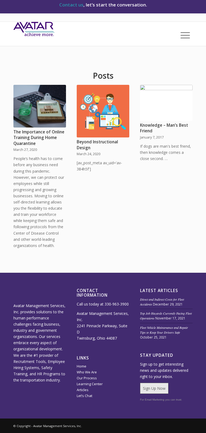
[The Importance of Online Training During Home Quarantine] (39, 106)
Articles (83, 389)
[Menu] (182, 35)
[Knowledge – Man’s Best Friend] (166, 103)
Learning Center (90, 383)
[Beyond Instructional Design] (103, 111)
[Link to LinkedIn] (164, 425)
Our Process (87, 378)
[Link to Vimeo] (156, 425)
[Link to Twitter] (172, 425)
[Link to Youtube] (180, 425)
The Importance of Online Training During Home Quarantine (38, 137)
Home (81, 366)
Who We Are (87, 372)
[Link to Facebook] (189, 425)
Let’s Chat (84, 395)
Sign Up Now (154, 388)
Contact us (71, 5)
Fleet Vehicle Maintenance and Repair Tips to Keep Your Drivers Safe (164, 329)
